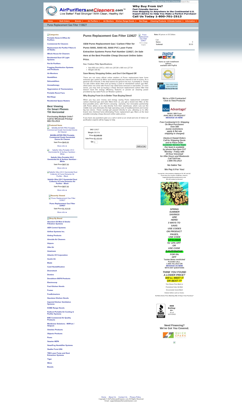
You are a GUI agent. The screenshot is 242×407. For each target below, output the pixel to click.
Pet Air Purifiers (53, 63)
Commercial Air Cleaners (57, 44)
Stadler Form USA (54, 349)
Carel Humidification (56, 267)
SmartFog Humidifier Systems (60, 345)
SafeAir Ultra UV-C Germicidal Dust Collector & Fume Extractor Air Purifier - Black (62, 181)
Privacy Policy (135, 397)
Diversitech (52, 271)
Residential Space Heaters (58, 101)
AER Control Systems (56, 228)
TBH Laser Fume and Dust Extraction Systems (58, 354)
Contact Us (122, 397)
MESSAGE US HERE (174, 118)
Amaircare (51, 251)
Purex (49, 337)
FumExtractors (53, 294)
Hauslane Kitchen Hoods (58, 298)
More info (62, 146)
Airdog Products (54, 235)
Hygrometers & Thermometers (60, 89)
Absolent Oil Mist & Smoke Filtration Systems (58, 223)
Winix (49, 363)
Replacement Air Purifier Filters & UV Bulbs (61, 49)
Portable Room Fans (56, 93)
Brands (50, 367)
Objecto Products (54, 334)
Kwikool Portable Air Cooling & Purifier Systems (60, 313)
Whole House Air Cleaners (58, 54)
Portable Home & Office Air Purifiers (58, 39)
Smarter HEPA (53, 341)
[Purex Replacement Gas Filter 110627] (143, 41)
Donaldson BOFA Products (58, 278)
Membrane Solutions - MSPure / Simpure (60, 325)
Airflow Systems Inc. (56, 232)
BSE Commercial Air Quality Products (59, 319)
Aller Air (50, 247)
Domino (50, 275)
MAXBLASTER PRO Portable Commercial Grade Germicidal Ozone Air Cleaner (62, 137)
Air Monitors (52, 73)
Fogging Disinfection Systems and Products (60, 68)
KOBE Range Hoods (56, 308)
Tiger (49, 359)
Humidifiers (52, 77)
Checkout (175, 2)
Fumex (50, 290)
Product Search (164, 2)
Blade (49, 263)
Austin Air (51, 259)
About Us (112, 397)
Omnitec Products (55, 330)
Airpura (50, 243)
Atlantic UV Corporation (57, 255)
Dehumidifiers (53, 81)
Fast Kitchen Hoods (55, 286)
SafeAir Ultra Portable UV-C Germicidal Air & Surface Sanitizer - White (62, 159)
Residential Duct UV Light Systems (58, 59)
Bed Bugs (51, 97)
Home (154, 2)
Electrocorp (52, 282)
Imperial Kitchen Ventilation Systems (59, 303)
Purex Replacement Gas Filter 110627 (62, 204)
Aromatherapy (53, 85)
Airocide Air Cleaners (56, 239)
